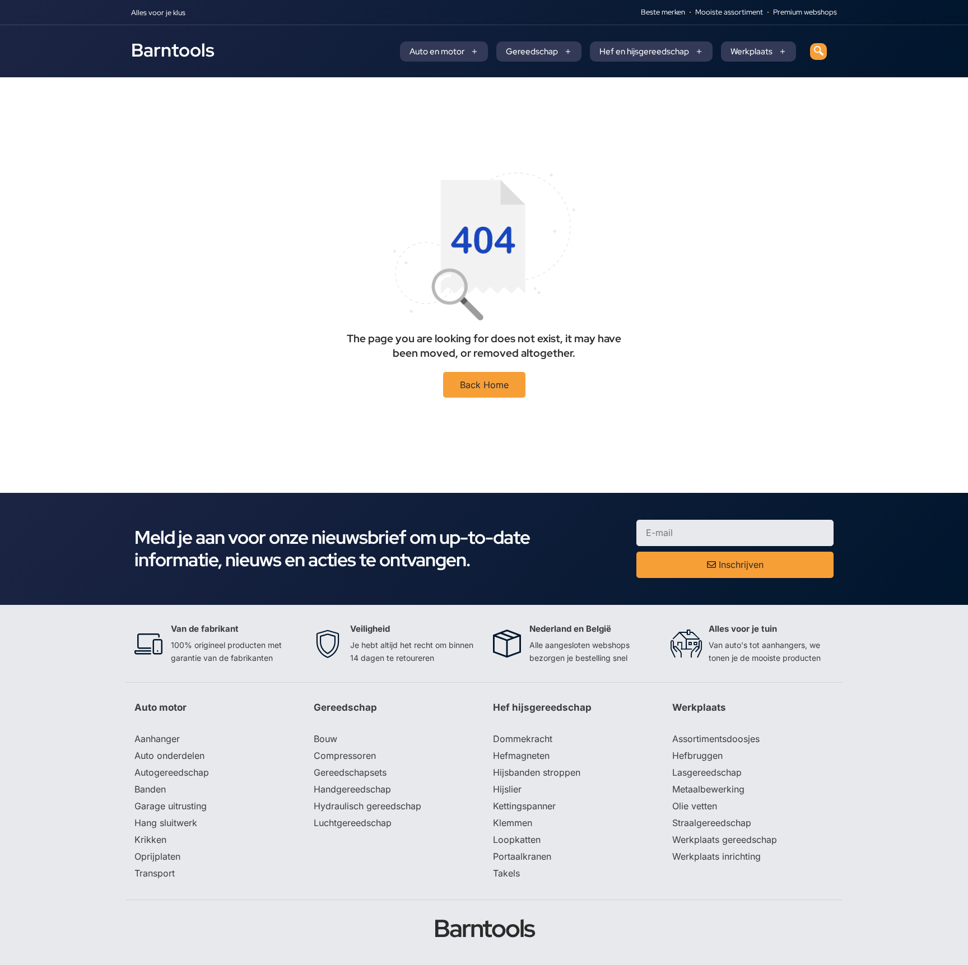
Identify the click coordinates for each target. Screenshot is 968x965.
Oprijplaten (157, 856)
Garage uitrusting (170, 806)
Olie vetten (694, 806)
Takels (506, 873)
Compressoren (345, 755)
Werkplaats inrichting (716, 856)
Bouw (325, 738)
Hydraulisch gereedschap (367, 806)
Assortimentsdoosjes (716, 738)
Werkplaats (751, 51)
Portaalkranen (522, 856)
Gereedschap (532, 51)
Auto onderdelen (169, 755)
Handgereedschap (352, 789)
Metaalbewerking (708, 789)
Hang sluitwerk (165, 822)
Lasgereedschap (707, 772)
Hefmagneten (521, 755)
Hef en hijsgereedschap (644, 51)
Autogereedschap (171, 772)
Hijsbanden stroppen (536, 772)
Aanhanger (157, 738)
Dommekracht (522, 738)
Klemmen (512, 822)
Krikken (150, 839)
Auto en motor (436, 51)
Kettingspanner (524, 806)
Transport (154, 873)
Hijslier (507, 789)
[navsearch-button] (818, 51)
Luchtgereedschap (353, 822)
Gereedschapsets (350, 772)
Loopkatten (517, 839)
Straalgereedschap (711, 822)
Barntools (173, 50)
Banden (150, 789)
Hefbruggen (697, 755)
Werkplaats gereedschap (724, 839)
